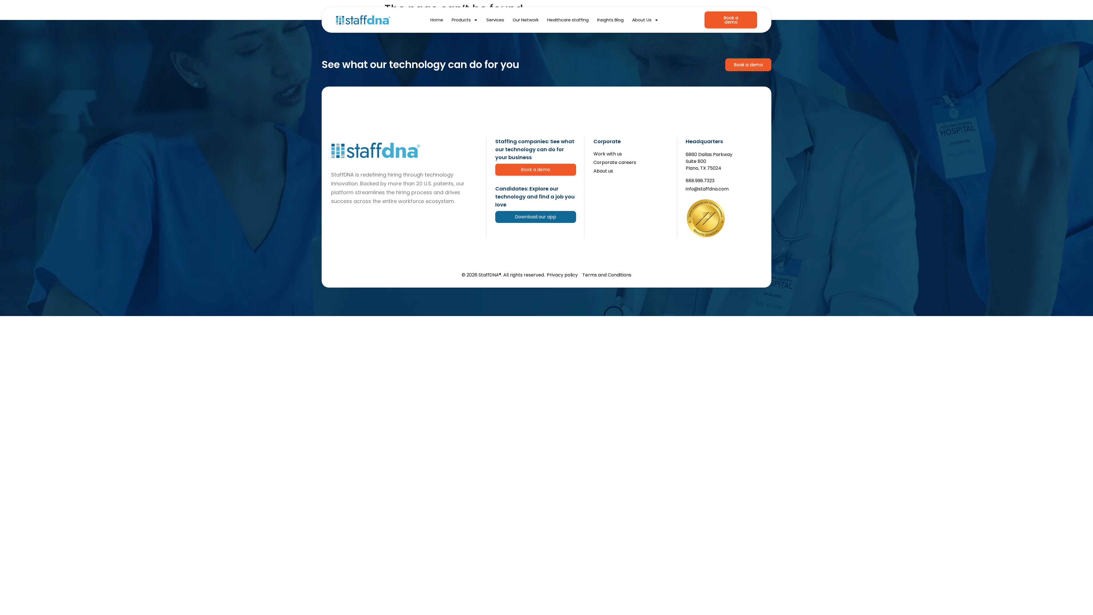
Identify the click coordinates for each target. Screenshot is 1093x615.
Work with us (607, 154)
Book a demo (535, 169)
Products (461, 20)
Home (436, 20)
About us (603, 171)
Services (495, 20)
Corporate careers (614, 163)
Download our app (535, 217)
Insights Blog (610, 20)
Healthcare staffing (568, 20)
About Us (642, 20)
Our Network (526, 20)
